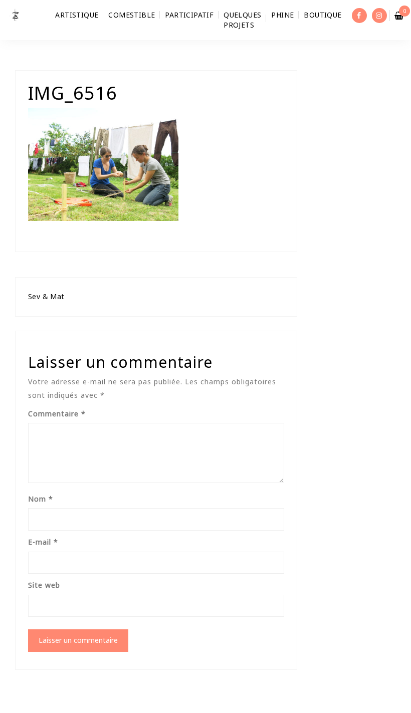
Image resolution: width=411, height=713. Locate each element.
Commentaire (57, 413)
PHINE (282, 15)
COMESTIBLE (131, 15)
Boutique (322, 15)
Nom (40, 499)
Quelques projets (242, 20)
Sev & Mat (46, 296)
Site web (44, 585)
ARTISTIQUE (76, 15)
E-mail (43, 542)
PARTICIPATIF (189, 15)
